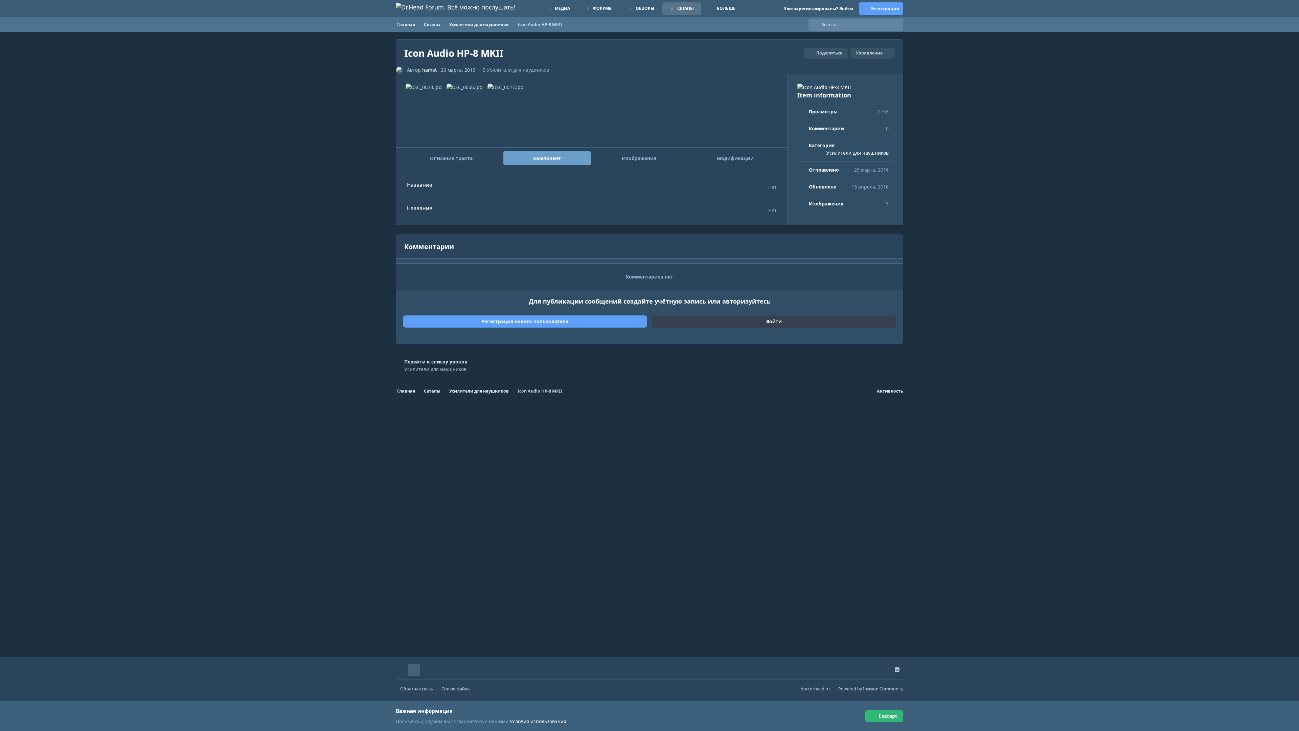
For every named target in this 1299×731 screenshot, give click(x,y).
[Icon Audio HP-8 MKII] (845, 87)
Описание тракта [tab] (451, 158)
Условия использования (538, 721)
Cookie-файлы (456, 689)
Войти (774, 321)
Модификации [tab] (735, 158)
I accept (888, 716)
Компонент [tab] (547, 158)
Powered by (870, 689)
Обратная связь (416, 689)
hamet (429, 70)
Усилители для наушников (518, 70)
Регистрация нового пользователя (524, 321)
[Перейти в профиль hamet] (399, 70)
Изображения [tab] (639, 158)
